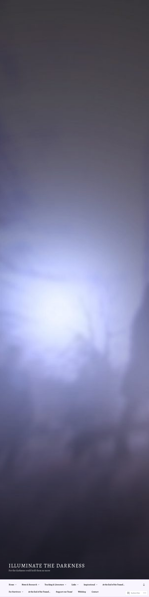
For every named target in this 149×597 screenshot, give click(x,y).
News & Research (29, 584)
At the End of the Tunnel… (114, 584)
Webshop (82, 591)
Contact (95, 591)
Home (11, 584)
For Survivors (15, 591)
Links (73, 584)
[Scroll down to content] (144, 584)
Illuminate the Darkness (47, 565)
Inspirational (89, 584)
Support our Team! (64, 591)
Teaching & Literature (54, 584)
